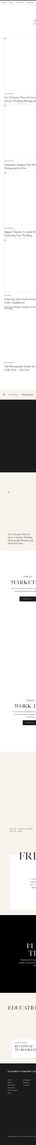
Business (8, 295)
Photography (9, 93)
